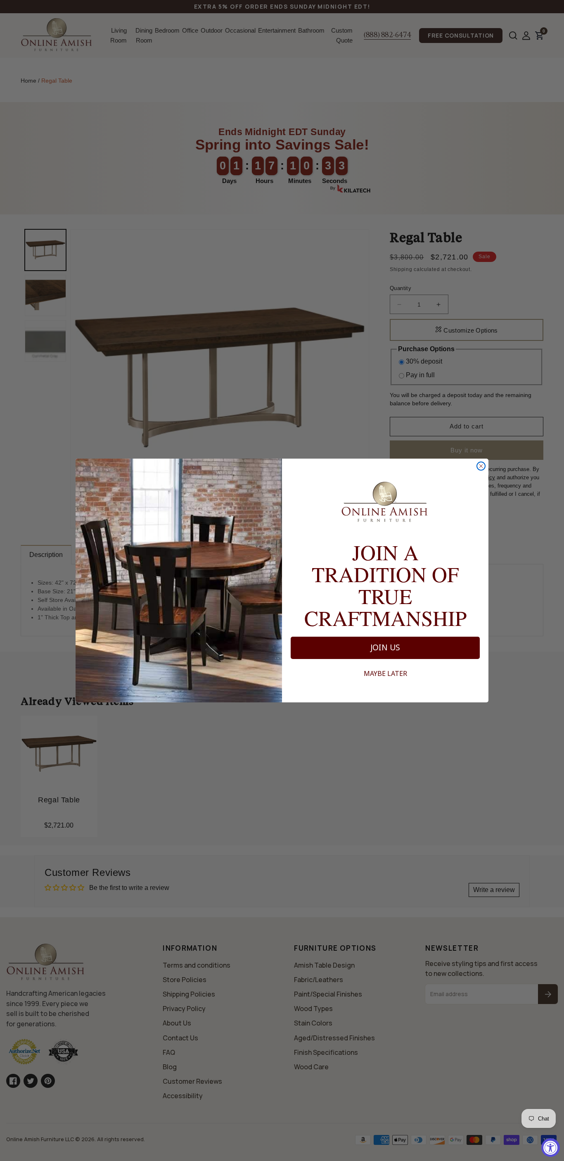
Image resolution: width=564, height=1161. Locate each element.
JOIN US (385, 647)
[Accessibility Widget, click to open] (550, 1147)
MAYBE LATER (385, 673)
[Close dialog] (481, 466)
